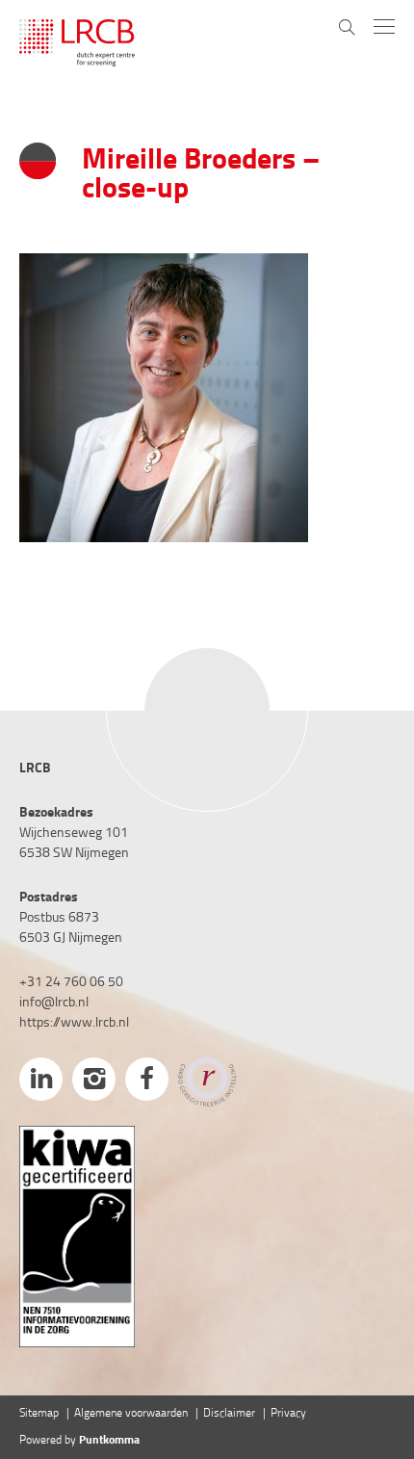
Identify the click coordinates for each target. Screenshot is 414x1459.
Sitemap (39, 1414)
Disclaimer (229, 1414)
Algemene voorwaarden (131, 1414)
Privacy (288, 1414)
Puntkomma (109, 1440)
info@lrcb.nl (54, 1003)
